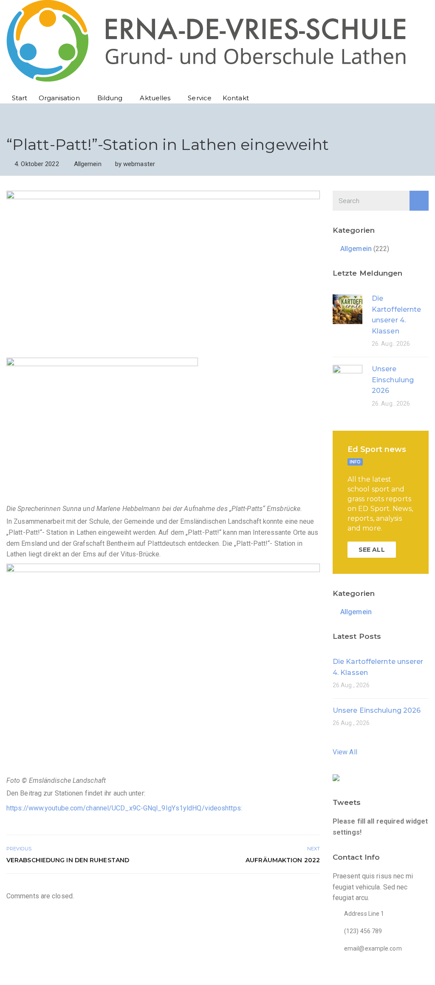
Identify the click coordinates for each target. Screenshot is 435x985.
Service (200, 98)
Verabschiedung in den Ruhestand (67, 860)
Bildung (110, 98)
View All (345, 752)
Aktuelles (155, 98)
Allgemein (88, 164)
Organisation (59, 98)
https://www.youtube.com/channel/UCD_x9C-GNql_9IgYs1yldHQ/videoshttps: (124, 808)
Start (20, 98)
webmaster (139, 164)
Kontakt (236, 98)
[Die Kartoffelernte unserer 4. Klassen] (347, 308)
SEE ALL (372, 549)
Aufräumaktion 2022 (283, 860)
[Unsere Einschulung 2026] (347, 379)
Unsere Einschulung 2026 (393, 380)
